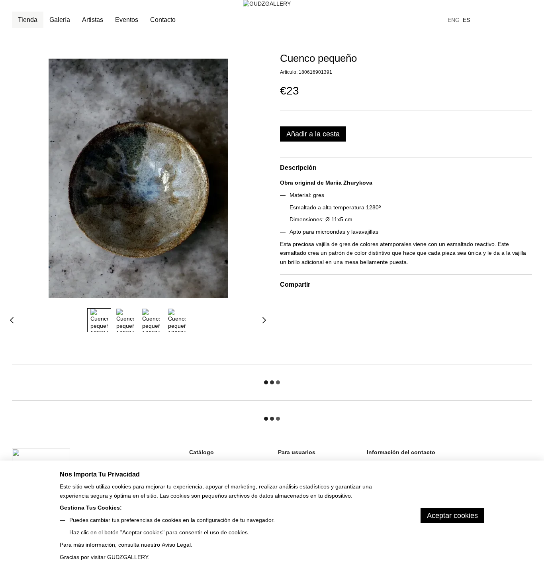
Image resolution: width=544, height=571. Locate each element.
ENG (454, 20)
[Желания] (484, 20)
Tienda (27, 19)
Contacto (163, 19)
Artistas (92, 19)
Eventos (126, 19)
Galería (59, 19)
